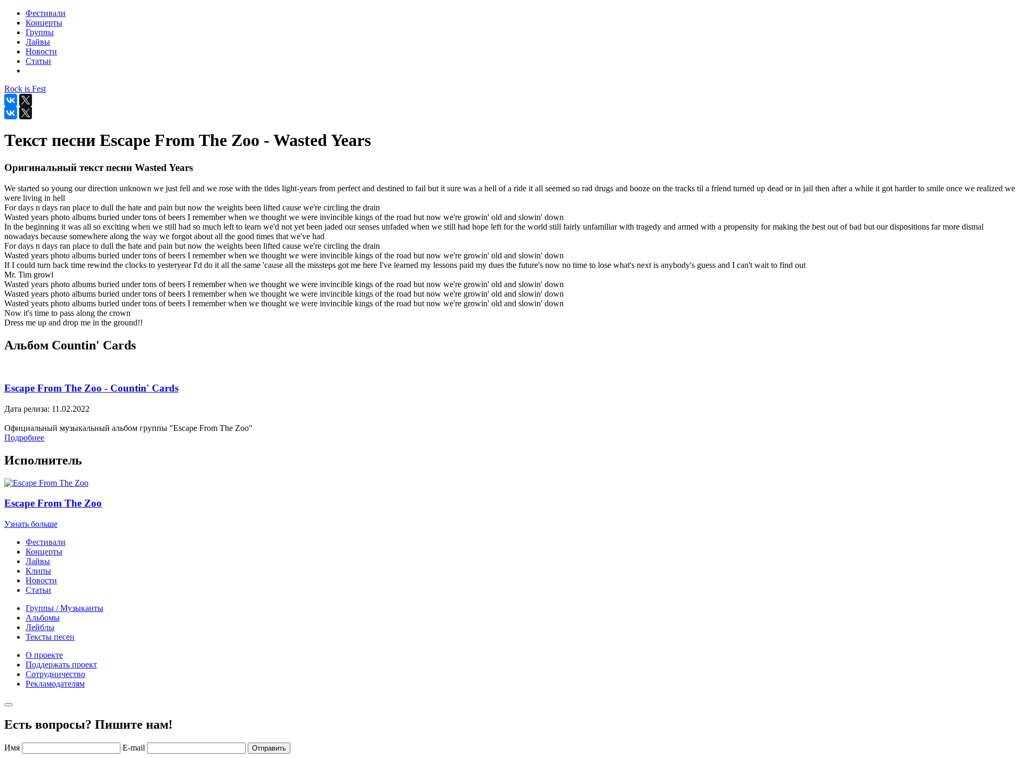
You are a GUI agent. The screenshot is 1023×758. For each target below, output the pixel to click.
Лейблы (40, 627)
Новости (41, 580)
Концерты (44, 551)
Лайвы (38, 561)
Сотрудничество (55, 674)
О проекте (44, 654)
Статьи (38, 589)
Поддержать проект (61, 664)
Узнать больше (31, 523)
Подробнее (24, 437)
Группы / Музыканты (64, 608)
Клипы (38, 570)
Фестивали (46, 542)
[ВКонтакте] (10, 100)
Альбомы (43, 617)
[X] (25, 100)
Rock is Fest (25, 88)
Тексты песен (50, 636)
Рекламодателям (55, 683)
